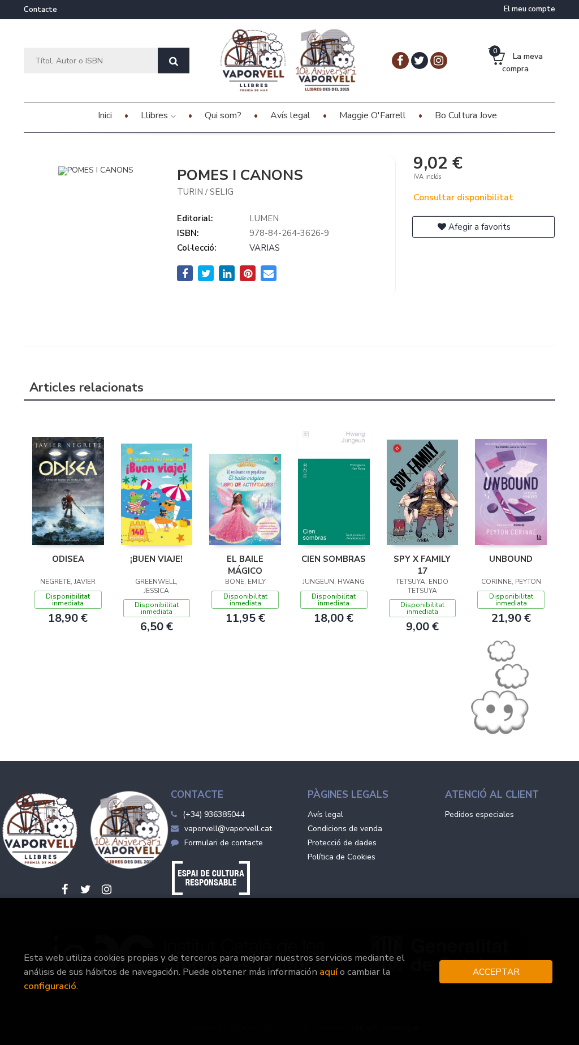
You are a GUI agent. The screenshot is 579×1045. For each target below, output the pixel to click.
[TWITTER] (419, 60)
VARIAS (264, 247)
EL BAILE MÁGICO (245, 564)
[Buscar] (173, 61)
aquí (328, 971)
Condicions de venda (345, 828)
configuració (50, 985)
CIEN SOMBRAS (333, 559)
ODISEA (68, 559)
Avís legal (325, 814)
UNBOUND (511, 559)
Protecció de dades (342, 842)
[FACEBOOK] (400, 60)
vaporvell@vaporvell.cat (228, 828)
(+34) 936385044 (214, 814)
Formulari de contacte (223, 842)
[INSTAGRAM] (438, 60)
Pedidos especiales (479, 814)
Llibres (155, 115)
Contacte (40, 10)
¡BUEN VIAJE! (156, 559)
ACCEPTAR (496, 972)
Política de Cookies (341, 857)
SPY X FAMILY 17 (422, 564)
